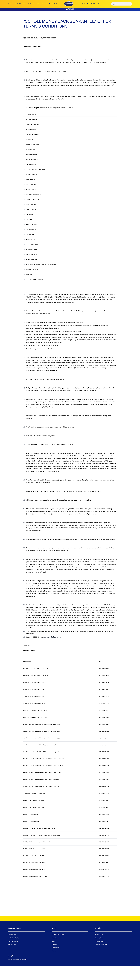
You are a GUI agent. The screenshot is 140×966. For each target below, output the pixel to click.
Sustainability (56, 947)
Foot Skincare (12, 934)
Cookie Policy (99, 934)
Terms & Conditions (101, 944)
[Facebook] (9, 956)
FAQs (53, 941)
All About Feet (53, 3)
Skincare (10, 3)
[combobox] (121, 4)
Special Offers (12, 944)
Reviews (54, 944)
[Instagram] (12, 956)
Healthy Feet (81, 3)
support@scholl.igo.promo (52, 637)
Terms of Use (99, 941)
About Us (54, 938)
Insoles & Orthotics (20, 3)
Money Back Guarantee (93, 3)
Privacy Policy (99, 938)
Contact (54, 951)
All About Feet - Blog (58, 934)
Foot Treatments (13, 941)
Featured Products (41, 3)
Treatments (31, 3)
